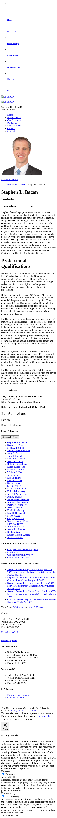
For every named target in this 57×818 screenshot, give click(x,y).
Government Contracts (18, 557)
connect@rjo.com (15, 697)
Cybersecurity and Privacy (20, 555)
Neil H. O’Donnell (16, 513)
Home (10, 115)
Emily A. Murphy (15, 510)
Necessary (10, 774)
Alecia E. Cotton (15, 461)
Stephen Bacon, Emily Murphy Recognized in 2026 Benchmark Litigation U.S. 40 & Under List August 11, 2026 (31, 572)
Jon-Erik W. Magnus (17, 494)
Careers (11, 128)
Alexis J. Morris (15, 507)
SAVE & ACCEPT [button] (10, 815)
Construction (13, 552)
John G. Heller (14, 475)
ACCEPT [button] (27, 719)
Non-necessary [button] (8, 793)
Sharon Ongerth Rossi (18, 521)
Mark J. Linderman (16, 488)
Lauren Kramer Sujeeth (18, 534)
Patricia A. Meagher (16, 505)
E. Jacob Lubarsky (16, 491)
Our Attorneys (14, 120)
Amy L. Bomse (14, 453)
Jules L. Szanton (15, 537)
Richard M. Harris (16, 469)
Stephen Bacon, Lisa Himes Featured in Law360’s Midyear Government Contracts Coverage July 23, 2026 (31, 594)
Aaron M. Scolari (15, 526)
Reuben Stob (13, 532)
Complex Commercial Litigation (22, 549)
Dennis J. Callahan (16, 458)
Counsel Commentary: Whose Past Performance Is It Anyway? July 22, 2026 (31, 600)
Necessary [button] (6, 771)
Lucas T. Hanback (16, 467)
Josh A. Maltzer (14, 496)
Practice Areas (14, 117)
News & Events (14, 125)
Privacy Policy (17, 710)
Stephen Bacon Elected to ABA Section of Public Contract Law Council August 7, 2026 (31, 579)
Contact (11, 131)
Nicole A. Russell (15, 524)
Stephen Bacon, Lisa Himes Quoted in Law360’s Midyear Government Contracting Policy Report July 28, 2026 (30, 586)
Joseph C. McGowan (17, 502)
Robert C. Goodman (17, 464)
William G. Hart (15, 472)
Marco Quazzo (14, 515)
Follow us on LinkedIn (18, 695)
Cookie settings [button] (11, 719)
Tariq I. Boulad (14, 456)
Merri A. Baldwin (15, 448)
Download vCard (9, 179)
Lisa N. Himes (14, 477)
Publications (13, 123)
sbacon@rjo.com (9, 640)
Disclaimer (31, 710)
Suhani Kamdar (14, 483)
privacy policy (45, 716)
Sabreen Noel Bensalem (18, 450)
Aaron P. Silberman (16, 529)
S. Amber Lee (14, 486)
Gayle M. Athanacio (17, 442)
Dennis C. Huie (14, 480)
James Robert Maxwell (18, 499)
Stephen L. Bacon (10, 437)
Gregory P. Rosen (15, 518)
